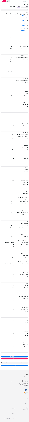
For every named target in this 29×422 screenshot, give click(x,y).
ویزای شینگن (26, 408)
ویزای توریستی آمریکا (25, 409)
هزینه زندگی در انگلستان (24, 28)
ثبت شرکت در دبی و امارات (11, 409)
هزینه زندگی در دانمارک (24, 27)
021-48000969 (26, 378)
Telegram (23, 387)
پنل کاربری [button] (8, 1)
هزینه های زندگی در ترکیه (24, 30)
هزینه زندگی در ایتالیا (24, 17)
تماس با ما (27, 397)
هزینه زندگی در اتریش (24, 20)
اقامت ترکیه (13, 408)
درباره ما (27, 398)
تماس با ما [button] (4, 1)
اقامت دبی (13, 413)
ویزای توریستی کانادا (12, 410)
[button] (14, 356)
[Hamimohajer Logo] (24, 1)
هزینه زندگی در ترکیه (24, 18)
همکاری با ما (26, 403)
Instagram (27, 387)
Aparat (20, 387)
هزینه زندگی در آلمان (24, 15)
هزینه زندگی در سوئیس (24, 23)
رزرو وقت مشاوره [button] (14, 358)
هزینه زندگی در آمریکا (24, 22)
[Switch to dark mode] (1, 1)
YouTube (18, 387)
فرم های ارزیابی (26, 399)
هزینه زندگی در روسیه (24, 25)
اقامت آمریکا (13, 407)
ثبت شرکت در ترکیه (26, 407)
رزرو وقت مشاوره (26, 402)
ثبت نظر (14, 365)
